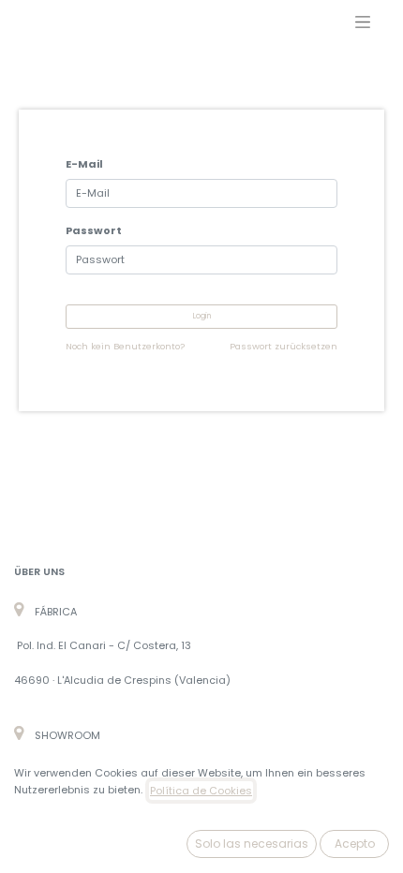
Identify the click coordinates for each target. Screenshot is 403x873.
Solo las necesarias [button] (251, 843)
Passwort (94, 230)
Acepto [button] (355, 843)
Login (202, 316)
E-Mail (84, 163)
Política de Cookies (201, 790)
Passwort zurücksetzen (283, 346)
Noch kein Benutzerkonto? (125, 346)
